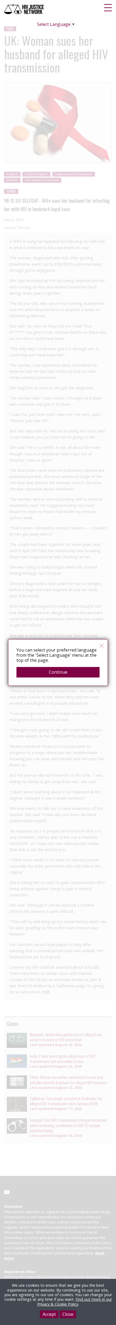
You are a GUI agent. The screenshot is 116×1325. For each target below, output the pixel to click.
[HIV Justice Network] (24, 9)
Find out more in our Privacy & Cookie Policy (74, 1301)
